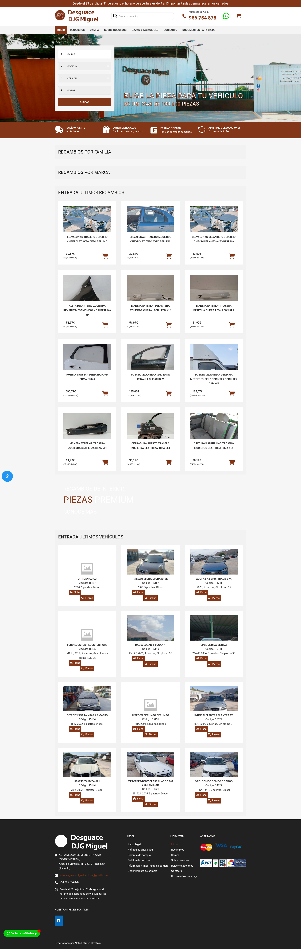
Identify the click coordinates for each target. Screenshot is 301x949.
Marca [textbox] (71, 54)
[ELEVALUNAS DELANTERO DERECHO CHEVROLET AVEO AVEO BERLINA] (214, 224)
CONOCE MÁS (80, 512)
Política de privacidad (140, 849)
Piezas (89, 598)
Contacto (170, 30)
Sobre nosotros (115, 30)
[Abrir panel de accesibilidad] (7, 476)
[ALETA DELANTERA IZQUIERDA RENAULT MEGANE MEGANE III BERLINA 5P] (87, 293)
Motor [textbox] (71, 90)
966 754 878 (202, 18)
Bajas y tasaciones (145, 30)
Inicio (61, 30)
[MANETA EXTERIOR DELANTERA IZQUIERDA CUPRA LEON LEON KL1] (150, 293)
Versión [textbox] (72, 78)
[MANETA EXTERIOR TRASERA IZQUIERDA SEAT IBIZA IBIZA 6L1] (87, 431)
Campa (94, 30)
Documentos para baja (198, 30)
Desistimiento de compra (142, 871)
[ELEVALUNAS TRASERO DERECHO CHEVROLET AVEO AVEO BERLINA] (87, 224)
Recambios (77, 30)
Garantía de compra (139, 855)
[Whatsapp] (226, 16)
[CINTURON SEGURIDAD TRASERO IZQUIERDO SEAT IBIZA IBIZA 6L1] (214, 430)
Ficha (77, 592)
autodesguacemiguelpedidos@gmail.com (84, 875)
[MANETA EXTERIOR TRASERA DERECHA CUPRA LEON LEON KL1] (214, 293)
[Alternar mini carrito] (238, 16)
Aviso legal (134, 844)
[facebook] (59, 921)
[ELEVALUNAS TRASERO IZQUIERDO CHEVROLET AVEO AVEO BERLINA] (150, 224)
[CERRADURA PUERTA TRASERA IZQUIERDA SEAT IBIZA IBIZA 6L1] (150, 431)
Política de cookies (139, 860)
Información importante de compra (148, 865)
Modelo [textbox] (72, 66)
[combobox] (84, 54)
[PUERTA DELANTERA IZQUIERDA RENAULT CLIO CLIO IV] (150, 362)
